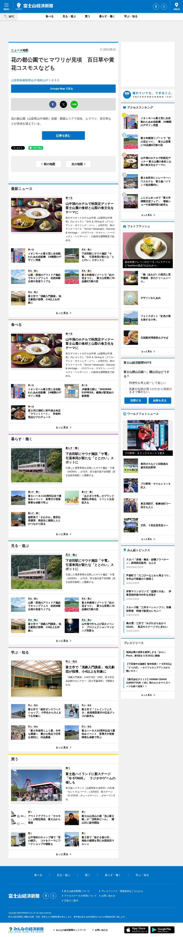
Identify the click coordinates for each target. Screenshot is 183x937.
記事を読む (63, 135)
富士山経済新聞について (77, 891)
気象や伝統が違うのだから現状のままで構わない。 (150, 390)
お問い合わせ (108, 895)
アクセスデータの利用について (80, 895)
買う (87, 16)
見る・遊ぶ (69, 16)
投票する (135, 400)
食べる (50, 16)
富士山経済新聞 (34, 6)
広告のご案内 (71, 900)
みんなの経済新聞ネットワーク (25, 930)
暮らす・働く (107, 16)
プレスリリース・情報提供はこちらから (122, 891)
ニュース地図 (19, 50)
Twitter (164, 7)
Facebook (156, 7)
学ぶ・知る (131, 16)
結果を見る (160, 400)
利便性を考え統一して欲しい (147, 382)
